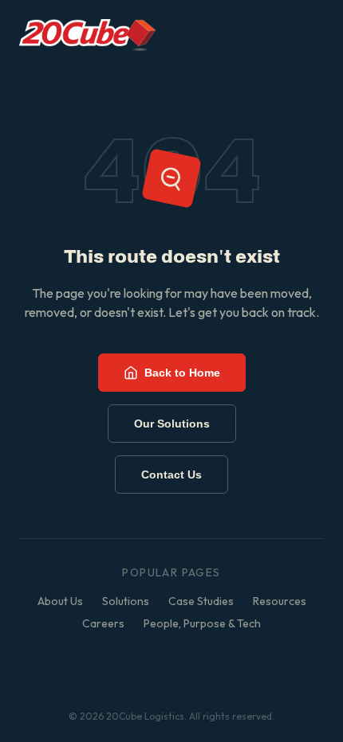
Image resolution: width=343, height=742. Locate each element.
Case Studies (201, 601)
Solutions (125, 601)
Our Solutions (172, 423)
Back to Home (182, 372)
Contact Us (171, 474)
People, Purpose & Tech (202, 623)
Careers (103, 623)
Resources (279, 601)
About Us (60, 601)
